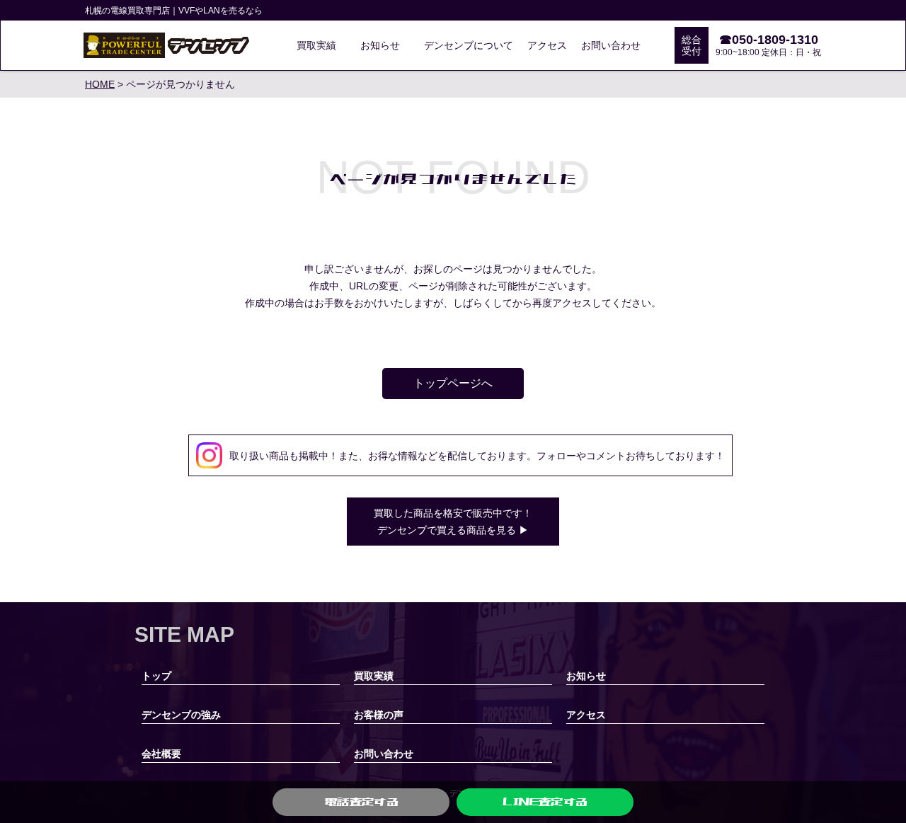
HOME (100, 84)
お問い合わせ (611, 45)
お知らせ (380, 45)
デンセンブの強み (181, 714)
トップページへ (453, 383)
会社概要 (161, 753)
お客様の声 (378, 714)
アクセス (547, 45)
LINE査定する (545, 802)
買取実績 (316, 45)
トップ (156, 675)
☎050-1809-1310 (768, 40)
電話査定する (361, 802)
